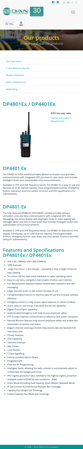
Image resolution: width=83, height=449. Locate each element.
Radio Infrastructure (16, 82)
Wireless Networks (15, 75)
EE (64, 2)
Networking (11, 89)
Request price (57, 121)
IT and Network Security (18, 68)
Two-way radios (14, 61)
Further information (61, 118)
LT (76, 2)
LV (72, 2)
